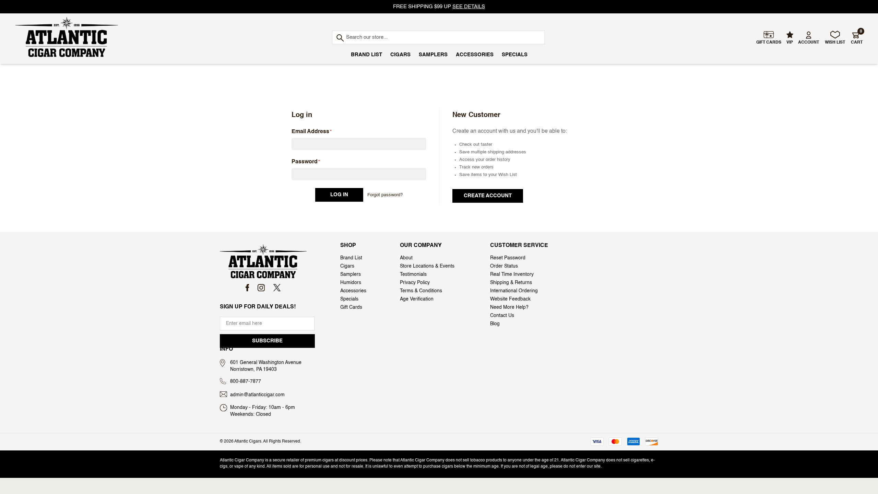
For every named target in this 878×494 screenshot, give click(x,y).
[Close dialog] (275, 145)
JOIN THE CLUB (524, 338)
